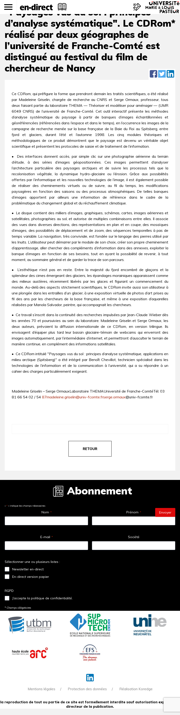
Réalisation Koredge (136, 689)
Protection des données (87, 689)
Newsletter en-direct (28, 569)
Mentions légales (41, 689)
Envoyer (165, 512)
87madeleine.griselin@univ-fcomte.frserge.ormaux (84, 397)
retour (90, 449)
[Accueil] (36, 7)
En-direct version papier (30, 577)
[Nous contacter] (137, 7)
